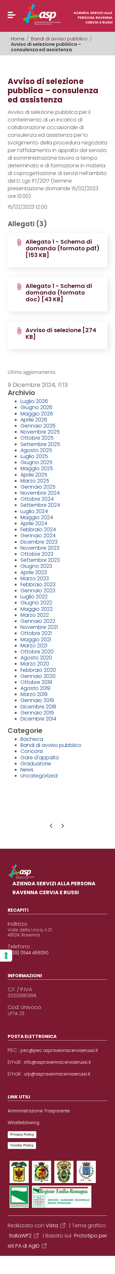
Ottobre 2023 (36, 554)
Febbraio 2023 (38, 584)
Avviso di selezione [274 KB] (61, 333)
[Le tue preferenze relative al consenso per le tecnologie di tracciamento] (6, 956)
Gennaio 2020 (38, 676)
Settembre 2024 (40, 505)
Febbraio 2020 (38, 670)
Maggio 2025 (36, 468)
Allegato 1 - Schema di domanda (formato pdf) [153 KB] (63, 248)
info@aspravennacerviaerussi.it (57, 1062)
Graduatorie (35, 763)
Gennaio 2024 (38, 535)
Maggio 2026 (36, 413)
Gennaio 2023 (37, 590)
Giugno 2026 (36, 407)
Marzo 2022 (34, 615)
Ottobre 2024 (37, 499)
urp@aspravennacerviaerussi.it (57, 1074)
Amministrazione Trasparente (39, 1111)
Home (18, 39)
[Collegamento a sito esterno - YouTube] (63, 1172)
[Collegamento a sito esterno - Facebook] (19, 1172)
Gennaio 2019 (37, 700)
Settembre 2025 (40, 444)
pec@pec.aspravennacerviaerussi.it (59, 1050)
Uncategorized (38, 775)
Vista (52, 1225)
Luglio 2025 (34, 456)
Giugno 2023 (36, 566)
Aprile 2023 (33, 572)
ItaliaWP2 (20, 1235)
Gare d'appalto (39, 757)
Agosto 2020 (36, 657)
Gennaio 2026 (38, 425)
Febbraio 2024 (38, 529)
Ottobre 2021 (36, 633)
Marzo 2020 (34, 663)
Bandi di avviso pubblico (59, 39)
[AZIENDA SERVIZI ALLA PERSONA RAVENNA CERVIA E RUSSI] (30, 14)
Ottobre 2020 (37, 651)
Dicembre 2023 (38, 542)
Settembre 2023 (40, 560)
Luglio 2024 (34, 511)
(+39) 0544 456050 (28, 953)
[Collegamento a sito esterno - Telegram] (19, 1197)
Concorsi (31, 751)
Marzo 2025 (34, 480)
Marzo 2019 (34, 694)
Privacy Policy (22, 1134)
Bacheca (31, 739)
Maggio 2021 (35, 639)
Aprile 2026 (33, 419)
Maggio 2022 (36, 609)
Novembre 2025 (40, 431)
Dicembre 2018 (38, 706)
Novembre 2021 (39, 627)
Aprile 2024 (33, 523)
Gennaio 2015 (37, 712)
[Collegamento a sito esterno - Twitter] (41, 1172)
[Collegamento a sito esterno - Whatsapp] (61, 1197)
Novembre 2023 (39, 548)
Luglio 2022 (34, 596)
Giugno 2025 (36, 462)
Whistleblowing (23, 1122)
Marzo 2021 (33, 645)
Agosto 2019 (35, 688)
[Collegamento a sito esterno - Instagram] (86, 1172)
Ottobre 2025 (37, 438)
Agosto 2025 (36, 450)
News (27, 769)
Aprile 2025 (33, 474)
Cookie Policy (22, 1145)
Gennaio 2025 (38, 487)
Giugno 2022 (36, 602)
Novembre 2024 (40, 493)
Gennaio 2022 (37, 621)
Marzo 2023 (34, 578)
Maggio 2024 (36, 517)
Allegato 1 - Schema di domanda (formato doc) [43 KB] (59, 292)
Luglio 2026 (34, 401)
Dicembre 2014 (38, 718)
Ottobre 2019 (36, 682)
